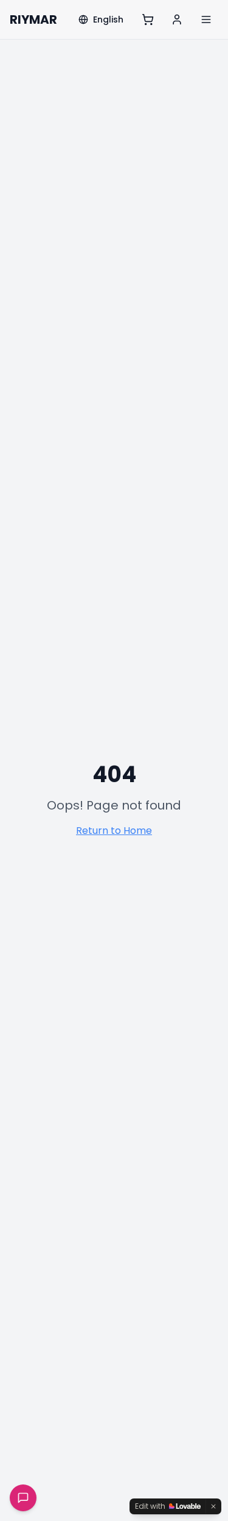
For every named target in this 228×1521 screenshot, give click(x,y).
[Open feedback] (23, 1497)
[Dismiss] (213, 1506)
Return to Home (114, 831)
